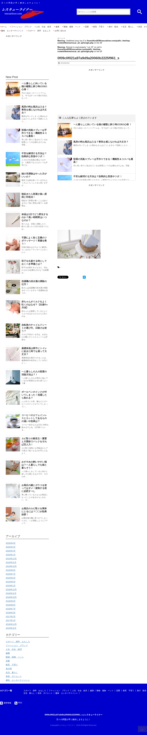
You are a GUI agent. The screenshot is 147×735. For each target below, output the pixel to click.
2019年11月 (11, 562)
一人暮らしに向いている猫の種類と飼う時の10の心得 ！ (102, 124)
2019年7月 (11, 574)
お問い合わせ (60, 31)
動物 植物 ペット (72, 27)
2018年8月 (11, 605)
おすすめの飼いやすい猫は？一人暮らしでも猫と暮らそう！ (34, 465)
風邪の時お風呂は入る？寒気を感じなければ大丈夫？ (100, 142)
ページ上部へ (143, 729)
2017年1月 (11, 620)
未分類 (9, 668)
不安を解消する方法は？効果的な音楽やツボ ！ (97, 176)
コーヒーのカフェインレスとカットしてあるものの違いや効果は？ (34, 418)
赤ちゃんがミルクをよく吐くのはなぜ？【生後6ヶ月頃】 (35, 304)
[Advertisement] (96, 92)
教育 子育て (98, 27)
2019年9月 (11, 570)
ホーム (4, 27)
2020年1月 (11, 555)
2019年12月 (11, 558)
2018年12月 (11, 589)
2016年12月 (11, 624)
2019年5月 (11, 582)
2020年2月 (11, 551)
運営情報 (7, 703)
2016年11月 (11, 628)
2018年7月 (11, 609)
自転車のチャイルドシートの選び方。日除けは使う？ (34, 328)
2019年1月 (11, 585)
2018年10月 (11, 597)
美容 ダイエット (14, 676)
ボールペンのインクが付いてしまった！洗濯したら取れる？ (34, 395)
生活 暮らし (128, 27)
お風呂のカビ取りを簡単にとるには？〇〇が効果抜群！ (34, 511)
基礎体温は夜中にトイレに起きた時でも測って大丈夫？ (34, 351)
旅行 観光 (113, 27)
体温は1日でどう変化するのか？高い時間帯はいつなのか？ (35, 217)
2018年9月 (11, 601)
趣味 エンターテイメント (12, 31)
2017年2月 (11, 616)
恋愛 (87, 27)
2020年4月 (11, 543)
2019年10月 (11, 566)
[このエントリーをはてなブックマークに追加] (84, 277)
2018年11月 (11, 593)
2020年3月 (11, 547)
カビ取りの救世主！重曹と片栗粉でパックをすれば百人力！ (34, 441)
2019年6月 (11, 578)
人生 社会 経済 (43, 27)
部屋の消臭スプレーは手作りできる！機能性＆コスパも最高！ (34, 133)
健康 (57, 27)
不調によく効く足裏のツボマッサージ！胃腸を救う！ (34, 240)
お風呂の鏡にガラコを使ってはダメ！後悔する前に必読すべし (34, 488)
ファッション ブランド (21, 27)
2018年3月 (11, 613)
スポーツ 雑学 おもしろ (39, 31)
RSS (20, 703)
